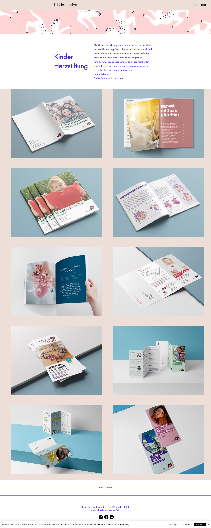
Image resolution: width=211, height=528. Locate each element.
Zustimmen (200, 524)
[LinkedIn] (112, 517)
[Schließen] (208, 524)
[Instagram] (101, 517)
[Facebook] (106, 517)
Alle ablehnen (186, 524)
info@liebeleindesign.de (93, 507)
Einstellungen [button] (173, 524)
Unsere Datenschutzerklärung (118, 524)
